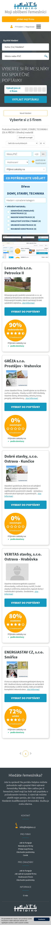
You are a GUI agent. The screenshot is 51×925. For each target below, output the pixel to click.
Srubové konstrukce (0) (23, 225)
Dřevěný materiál (24, 132)
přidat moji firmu (25, 19)
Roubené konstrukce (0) (23, 229)
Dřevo (25, 186)
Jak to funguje (25, 842)
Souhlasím (41, 919)
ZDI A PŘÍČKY (8, 132)
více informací (28, 303)
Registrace (30, 26)
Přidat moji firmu (25, 849)
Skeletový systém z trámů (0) (26, 221)
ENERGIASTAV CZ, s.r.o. (24, 652)
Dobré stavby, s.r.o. (21, 456)
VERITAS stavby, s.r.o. (23, 554)
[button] (25, 169)
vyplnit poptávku (25, 99)
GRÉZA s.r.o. (14, 360)
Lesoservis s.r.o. (18, 267)
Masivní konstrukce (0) (23, 217)
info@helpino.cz (28, 827)
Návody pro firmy (25, 845)
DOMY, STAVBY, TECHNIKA (34, 129)
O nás (25, 895)
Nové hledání (25, 113)
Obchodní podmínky (25, 852)
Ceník (25, 855)
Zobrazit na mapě (25, 137)
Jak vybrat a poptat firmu (25, 873)
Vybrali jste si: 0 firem (13, 89)
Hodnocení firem (25, 877)
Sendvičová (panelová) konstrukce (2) (22, 212)
